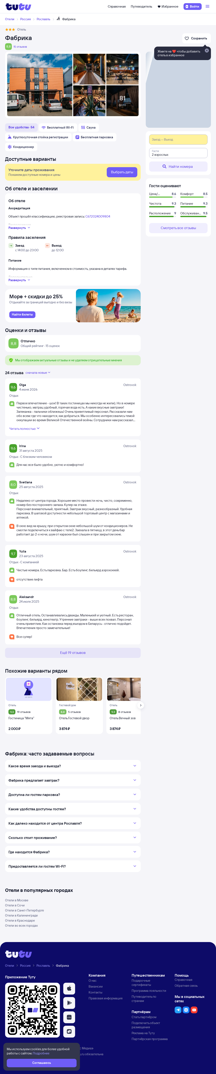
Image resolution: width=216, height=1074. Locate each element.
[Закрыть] (206, 51)
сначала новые (36, 373)
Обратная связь (186, 986)
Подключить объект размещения (146, 1025)
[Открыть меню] (208, 6)
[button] (69, 989)
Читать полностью (22, 429)
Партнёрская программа (150, 1039)
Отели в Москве (16, 900)
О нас (93, 981)
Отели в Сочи (15, 905)
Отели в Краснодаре (20, 920)
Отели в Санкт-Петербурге (24, 910)
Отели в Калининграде (21, 915)
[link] (22, 314)
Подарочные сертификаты (141, 983)
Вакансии (96, 986)
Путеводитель (141, 6)
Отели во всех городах (21, 925)
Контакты (95, 992)
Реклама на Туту (143, 1033)
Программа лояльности (149, 991)
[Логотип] (18, 6)
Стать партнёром (144, 1017)
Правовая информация (106, 998)
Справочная (117, 6)
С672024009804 (97, 216)
